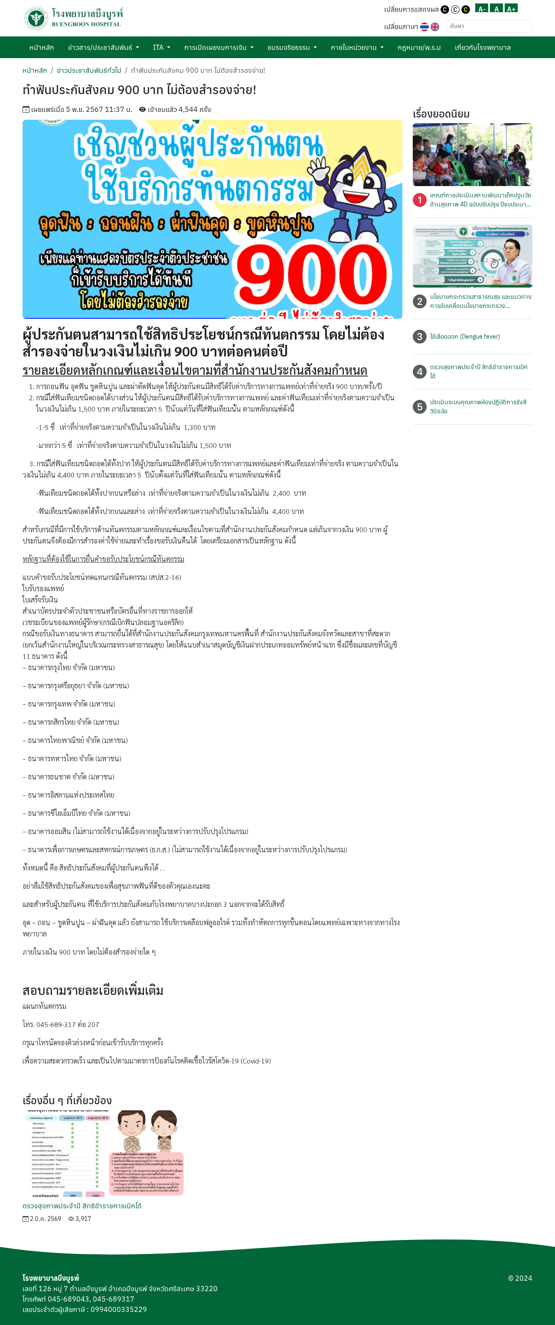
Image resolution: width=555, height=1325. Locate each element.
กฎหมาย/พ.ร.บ (419, 47)
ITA (158, 47)
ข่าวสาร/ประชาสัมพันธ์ (100, 47)
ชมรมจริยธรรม (289, 47)
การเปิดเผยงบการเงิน (215, 47)
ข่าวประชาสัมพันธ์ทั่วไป (89, 70)
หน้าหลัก (41, 47)
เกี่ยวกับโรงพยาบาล (483, 47)
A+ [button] (511, 8)
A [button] (496, 8)
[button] (74, 18)
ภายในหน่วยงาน (354, 47)
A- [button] (482, 8)
